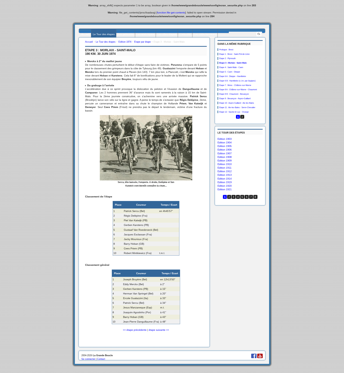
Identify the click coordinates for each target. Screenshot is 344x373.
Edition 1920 (225, 185)
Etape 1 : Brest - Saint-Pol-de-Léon (234, 54)
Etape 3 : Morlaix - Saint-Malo (233, 63)
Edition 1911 (224, 167)
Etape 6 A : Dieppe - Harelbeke (232, 76)
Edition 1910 (225, 164)
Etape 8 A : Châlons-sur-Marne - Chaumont (238, 89)
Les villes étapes (166, 34)
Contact (101, 359)
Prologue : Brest (226, 50)
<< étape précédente (135, 329)
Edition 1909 (225, 160)
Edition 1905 (225, 146)
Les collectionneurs (205, 34)
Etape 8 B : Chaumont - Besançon (234, 94)
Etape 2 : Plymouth (227, 58)
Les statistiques (145, 34)
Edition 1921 (225, 189)
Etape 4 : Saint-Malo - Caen (231, 67)
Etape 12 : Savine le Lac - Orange (234, 112)
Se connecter (88, 359)
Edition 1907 (225, 153)
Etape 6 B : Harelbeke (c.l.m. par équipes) (237, 81)
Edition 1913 (225, 174)
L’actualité (185, 34)
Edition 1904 (225, 142)
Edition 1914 (225, 178)
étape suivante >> (159, 329)
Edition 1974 (124, 41)
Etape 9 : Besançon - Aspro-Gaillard (234, 98)
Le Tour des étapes (104, 34)
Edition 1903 (225, 138)
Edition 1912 (225, 171)
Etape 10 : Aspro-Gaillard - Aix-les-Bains (236, 103)
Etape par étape (142, 41)
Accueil (85, 34)
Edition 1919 (225, 182)
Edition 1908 (225, 157)
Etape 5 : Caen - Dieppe (229, 72)
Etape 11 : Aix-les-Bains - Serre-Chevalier (237, 107)
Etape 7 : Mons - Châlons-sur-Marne (235, 85)
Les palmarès (125, 34)
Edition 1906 (225, 149)
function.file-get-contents (171, 12)
